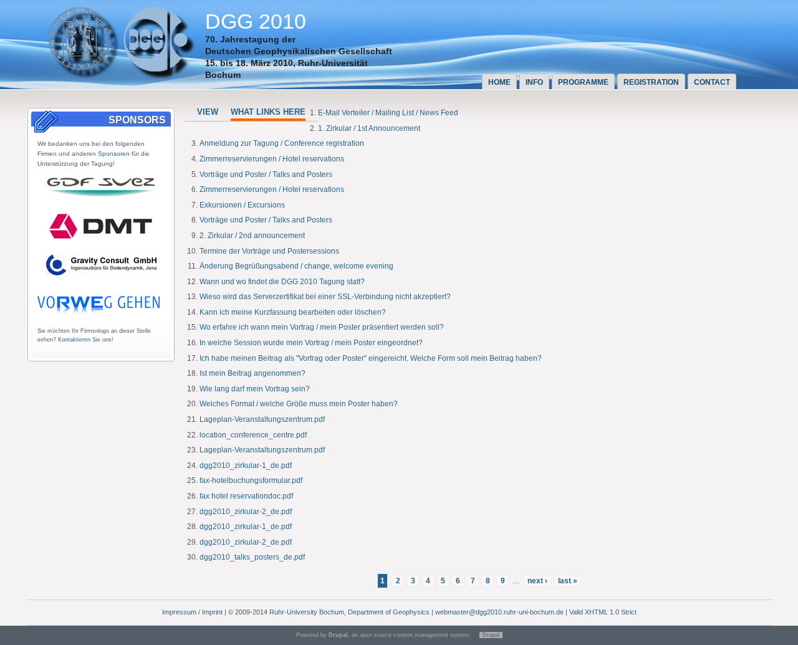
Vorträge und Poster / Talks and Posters (266, 174)
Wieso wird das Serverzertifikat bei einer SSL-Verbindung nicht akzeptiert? (325, 296)
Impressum (179, 612)
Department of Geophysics (389, 612)
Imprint (212, 612)
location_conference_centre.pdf (253, 435)
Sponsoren (114, 153)
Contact (712, 82)
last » (567, 580)
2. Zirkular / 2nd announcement (252, 235)
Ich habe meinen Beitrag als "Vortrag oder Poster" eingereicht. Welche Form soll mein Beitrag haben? (371, 358)
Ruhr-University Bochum (306, 612)
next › (537, 580)
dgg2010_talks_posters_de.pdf (252, 557)
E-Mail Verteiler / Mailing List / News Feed (388, 112)
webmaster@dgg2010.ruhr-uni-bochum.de (499, 612)
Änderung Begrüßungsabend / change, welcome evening (296, 266)
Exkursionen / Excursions (242, 205)
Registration (651, 82)
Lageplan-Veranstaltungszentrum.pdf (262, 419)
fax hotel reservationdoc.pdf (246, 496)
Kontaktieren (74, 340)
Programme (583, 82)
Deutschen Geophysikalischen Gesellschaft (298, 51)
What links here (268, 112)
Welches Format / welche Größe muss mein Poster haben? (299, 403)
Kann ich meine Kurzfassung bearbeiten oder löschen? (293, 312)
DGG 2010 (255, 21)
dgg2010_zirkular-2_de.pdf (246, 511)
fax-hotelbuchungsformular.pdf (251, 480)
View (207, 112)
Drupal (491, 635)
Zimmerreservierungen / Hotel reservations (272, 159)
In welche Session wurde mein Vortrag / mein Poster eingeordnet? (311, 342)
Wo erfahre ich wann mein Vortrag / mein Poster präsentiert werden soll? (322, 327)
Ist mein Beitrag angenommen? (252, 373)
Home (499, 82)
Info (534, 82)
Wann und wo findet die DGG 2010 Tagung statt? (282, 281)
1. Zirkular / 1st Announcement (369, 128)
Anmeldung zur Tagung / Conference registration (282, 143)
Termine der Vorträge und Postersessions (269, 251)
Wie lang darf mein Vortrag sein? (255, 389)
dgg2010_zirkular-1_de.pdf (246, 465)
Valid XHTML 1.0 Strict (603, 612)
